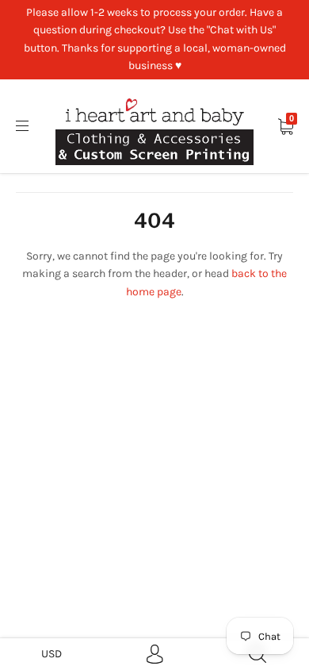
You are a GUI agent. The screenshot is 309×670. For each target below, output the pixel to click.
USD (51, 653)
